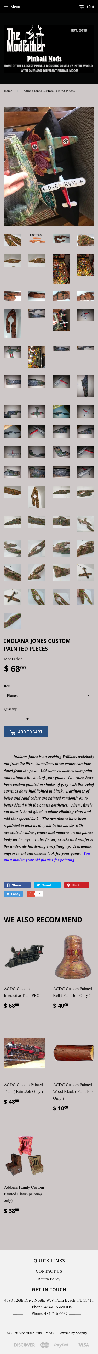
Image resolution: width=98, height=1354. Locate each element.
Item (7, 685)
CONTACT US (49, 1271)
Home (8, 90)
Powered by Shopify (73, 1332)
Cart (90, 6)
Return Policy (49, 1278)
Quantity (10, 708)
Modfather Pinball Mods (36, 1332)
